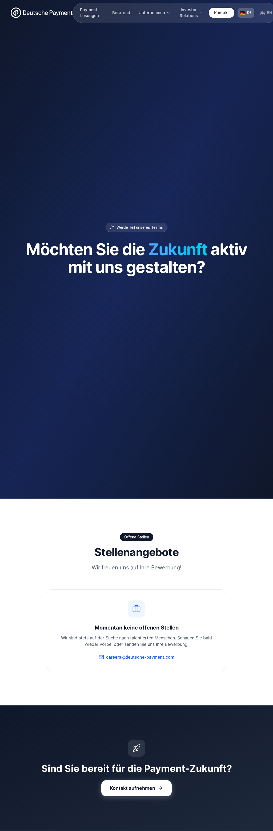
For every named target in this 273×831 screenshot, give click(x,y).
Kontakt (221, 12)
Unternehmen (152, 12)
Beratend (121, 12)
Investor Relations (189, 12)
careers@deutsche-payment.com (140, 657)
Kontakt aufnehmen (132, 788)
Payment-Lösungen (89, 12)
